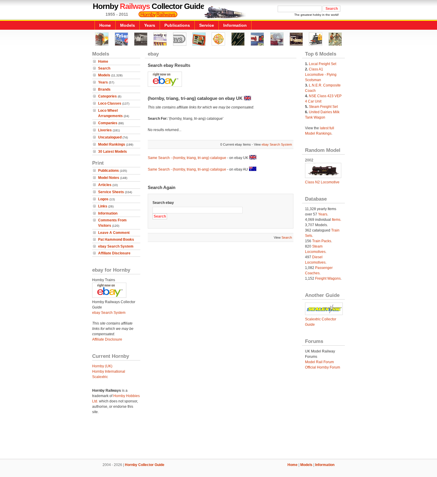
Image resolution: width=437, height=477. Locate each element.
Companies (107, 123)
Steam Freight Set (323, 107)
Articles (104, 185)
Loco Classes (109, 103)
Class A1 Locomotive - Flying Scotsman (321, 74)
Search (104, 68)
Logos (103, 199)
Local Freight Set (322, 64)
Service (206, 25)
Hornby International (108, 371)
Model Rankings (111, 144)
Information (235, 25)
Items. (336, 220)
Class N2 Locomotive (322, 182)
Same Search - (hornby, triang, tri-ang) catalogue (187, 158)
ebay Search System (115, 246)
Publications (177, 25)
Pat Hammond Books (116, 239)
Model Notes (108, 178)
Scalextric (100, 377)
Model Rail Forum (319, 362)
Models (127, 25)
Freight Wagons (328, 278)
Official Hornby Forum (322, 367)
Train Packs (321, 241)
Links (102, 206)
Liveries (105, 130)
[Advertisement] (218, 438)
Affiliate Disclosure (114, 253)
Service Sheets (111, 192)
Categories (107, 96)
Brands (104, 89)
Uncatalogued (110, 137)
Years (149, 25)
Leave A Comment (114, 233)
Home (105, 25)
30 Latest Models (112, 151)
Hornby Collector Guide (144, 465)
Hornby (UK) (102, 366)
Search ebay (163, 203)
